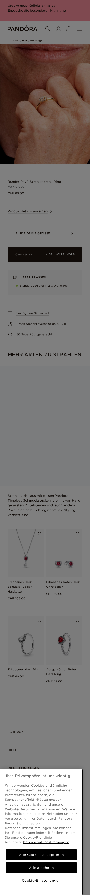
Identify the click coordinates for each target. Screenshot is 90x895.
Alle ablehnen (41, 868)
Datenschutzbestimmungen (46, 842)
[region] (41, 832)
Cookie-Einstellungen (41, 880)
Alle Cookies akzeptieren (41, 855)
